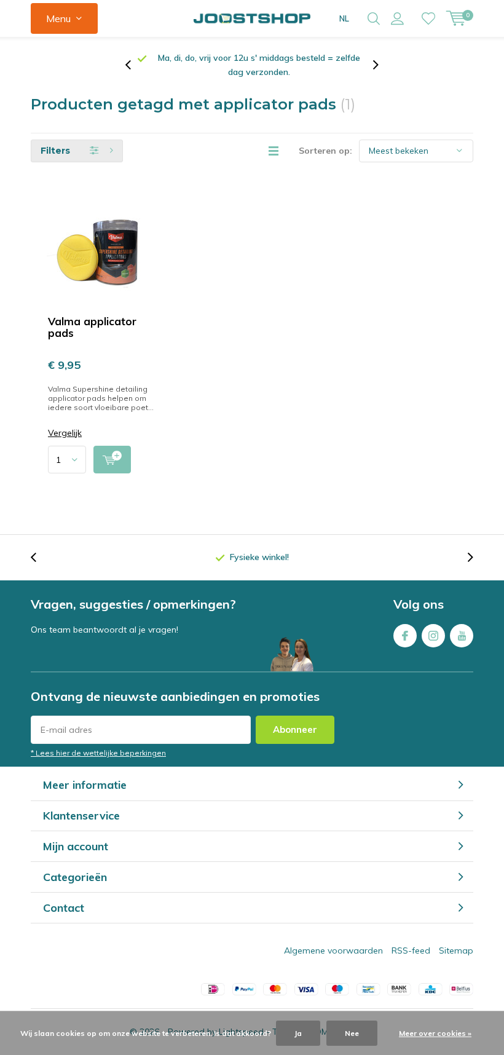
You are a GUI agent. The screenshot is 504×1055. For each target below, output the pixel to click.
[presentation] (134, 65)
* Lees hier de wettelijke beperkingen (98, 752)
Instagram (433, 635)
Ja (298, 1033)
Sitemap (456, 950)
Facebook (405, 635)
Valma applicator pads (92, 327)
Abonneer (295, 729)
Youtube (461, 635)
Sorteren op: (325, 150)
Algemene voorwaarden (333, 950)
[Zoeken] (374, 18)
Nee (352, 1033)
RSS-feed (411, 950)
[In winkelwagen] (112, 459)
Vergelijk (65, 433)
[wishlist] (428, 18)
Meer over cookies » (435, 1033)
